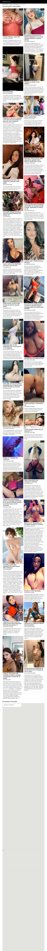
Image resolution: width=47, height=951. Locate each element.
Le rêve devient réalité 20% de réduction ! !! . (33, 430)
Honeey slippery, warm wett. (12, 37)
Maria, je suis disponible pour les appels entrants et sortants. (33, 523)
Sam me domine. (8, 92)
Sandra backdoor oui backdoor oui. (33, 404)
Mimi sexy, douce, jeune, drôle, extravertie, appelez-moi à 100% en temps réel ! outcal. (33, 160)
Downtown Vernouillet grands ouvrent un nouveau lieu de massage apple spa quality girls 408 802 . (33, 306)
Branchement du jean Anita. (11, 427)
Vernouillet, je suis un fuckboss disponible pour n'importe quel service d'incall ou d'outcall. (12, 385)
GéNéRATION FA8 (6, 1)
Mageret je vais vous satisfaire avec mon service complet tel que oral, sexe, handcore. (12, 119)
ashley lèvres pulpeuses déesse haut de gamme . (34, 624)
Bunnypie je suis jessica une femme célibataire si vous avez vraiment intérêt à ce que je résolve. (33, 38)
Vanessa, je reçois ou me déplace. (31, 82)
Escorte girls (5, 4)
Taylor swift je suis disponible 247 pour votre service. (12, 264)
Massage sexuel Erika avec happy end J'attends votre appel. (11, 181)
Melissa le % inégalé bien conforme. (10, 458)
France (10, 4)
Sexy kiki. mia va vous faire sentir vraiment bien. (32, 116)
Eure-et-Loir (16, 4)
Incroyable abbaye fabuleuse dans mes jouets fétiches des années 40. (12, 213)
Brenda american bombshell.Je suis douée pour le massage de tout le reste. (33, 670)
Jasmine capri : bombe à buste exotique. (33, 261)
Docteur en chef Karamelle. (32, 591)
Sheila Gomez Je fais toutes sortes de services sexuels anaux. (11, 305)
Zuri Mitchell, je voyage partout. (34, 358)
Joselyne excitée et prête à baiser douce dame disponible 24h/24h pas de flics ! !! (12, 623)
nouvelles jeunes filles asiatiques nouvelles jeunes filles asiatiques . (11, 566)
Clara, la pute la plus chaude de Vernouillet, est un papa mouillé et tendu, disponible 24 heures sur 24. (33, 207)
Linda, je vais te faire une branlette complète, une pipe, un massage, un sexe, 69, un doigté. (12, 676)
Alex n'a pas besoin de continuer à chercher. (31, 481)
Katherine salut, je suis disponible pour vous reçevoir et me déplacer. (12, 346)
